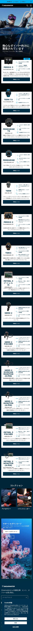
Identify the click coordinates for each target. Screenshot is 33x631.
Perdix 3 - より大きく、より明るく (16, 1)
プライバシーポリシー (13, 614)
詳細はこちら (16, 79)
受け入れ (15, 618)
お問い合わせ (8, 537)
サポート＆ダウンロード (11, 531)
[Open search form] (27, 5)
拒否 (15, 622)
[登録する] (24, 597)
